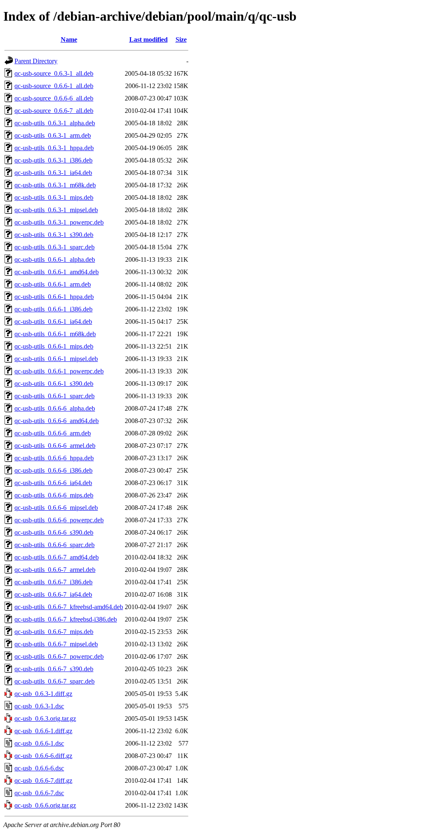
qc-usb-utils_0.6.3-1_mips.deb (53, 197)
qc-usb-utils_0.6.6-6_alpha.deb (54, 408)
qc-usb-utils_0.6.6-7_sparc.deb (54, 681)
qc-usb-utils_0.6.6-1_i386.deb (53, 309)
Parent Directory (35, 61)
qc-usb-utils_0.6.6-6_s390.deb (53, 532)
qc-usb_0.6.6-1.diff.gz (43, 730)
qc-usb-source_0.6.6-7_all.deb (53, 110)
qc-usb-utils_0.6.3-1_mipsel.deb (56, 209)
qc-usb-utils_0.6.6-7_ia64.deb (53, 594)
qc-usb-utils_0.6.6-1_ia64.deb (53, 321)
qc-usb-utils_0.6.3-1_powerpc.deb (59, 222)
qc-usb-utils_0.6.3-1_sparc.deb (54, 247)
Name (69, 39)
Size (181, 39)
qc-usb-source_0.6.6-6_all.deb (53, 98)
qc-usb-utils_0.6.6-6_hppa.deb (54, 457)
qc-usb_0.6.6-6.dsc (39, 768)
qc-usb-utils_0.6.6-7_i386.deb (53, 582)
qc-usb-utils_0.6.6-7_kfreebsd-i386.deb (65, 619)
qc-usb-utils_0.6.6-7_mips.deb (53, 631)
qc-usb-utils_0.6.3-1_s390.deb (53, 234)
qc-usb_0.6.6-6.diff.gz (43, 755)
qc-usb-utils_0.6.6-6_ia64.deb (53, 482)
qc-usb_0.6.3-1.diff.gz (43, 693)
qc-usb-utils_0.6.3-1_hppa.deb (54, 147)
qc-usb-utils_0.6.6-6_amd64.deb (56, 420)
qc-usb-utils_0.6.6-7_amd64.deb (56, 557)
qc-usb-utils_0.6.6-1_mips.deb (53, 346)
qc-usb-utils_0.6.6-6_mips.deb (53, 495)
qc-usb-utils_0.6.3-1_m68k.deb (55, 185)
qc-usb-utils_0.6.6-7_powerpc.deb (59, 656)
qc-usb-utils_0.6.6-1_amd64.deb (56, 271)
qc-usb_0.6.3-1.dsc (39, 706)
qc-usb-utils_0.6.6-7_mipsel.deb (56, 644)
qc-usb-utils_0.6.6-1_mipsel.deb (56, 358)
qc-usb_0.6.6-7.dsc (39, 792)
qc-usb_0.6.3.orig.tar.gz (45, 718)
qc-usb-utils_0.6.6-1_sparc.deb (54, 395)
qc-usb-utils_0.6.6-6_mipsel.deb (56, 507)
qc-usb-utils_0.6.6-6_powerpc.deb (59, 520)
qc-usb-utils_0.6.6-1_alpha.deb (54, 259)
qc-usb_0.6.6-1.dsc (39, 743)
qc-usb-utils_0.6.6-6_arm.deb (52, 433)
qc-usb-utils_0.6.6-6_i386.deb (53, 470)
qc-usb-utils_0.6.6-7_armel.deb (54, 569)
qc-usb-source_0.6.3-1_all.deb (53, 73)
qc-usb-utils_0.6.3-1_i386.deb (53, 160)
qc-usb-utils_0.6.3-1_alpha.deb (54, 123)
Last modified (148, 39)
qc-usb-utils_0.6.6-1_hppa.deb (54, 296)
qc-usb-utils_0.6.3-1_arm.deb (52, 135)
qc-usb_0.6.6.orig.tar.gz (45, 805)
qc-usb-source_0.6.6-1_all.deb (53, 85)
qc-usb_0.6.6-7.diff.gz (43, 780)
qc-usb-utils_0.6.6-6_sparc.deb (54, 544)
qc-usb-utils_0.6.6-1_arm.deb (52, 284)
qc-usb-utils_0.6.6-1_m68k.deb (55, 333)
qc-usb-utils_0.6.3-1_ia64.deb (53, 172)
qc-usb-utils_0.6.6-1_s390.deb (53, 383)
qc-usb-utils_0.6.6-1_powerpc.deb (59, 371)
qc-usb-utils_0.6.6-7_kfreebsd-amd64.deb (68, 606)
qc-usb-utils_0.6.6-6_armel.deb (54, 445)
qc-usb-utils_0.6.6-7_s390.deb (53, 668)
